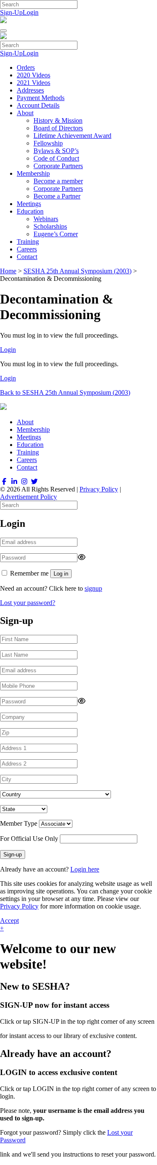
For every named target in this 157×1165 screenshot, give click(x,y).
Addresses (30, 90)
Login (31, 12)
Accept (9, 920)
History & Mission (57, 120)
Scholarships (50, 226)
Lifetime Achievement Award (72, 135)
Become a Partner (56, 196)
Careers (27, 249)
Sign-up (12, 854)
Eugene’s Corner (55, 234)
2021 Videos (33, 82)
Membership (33, 173)
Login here (84, 869)
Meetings (29, 203)
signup (93, 588)
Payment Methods (40, 97)
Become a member (58, 181)
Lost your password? (27, 602)
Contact (27, 256)
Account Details (38, 105)
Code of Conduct (56, 158)
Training (28, 241)
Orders (26, 67)
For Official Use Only (29, 838)
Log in (61, 574)
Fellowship (48, 143)
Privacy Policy (99, 489)
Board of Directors (58, 128)
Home (8, 271)
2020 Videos (33, 75)
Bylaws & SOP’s (56, 150)
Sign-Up (11, 12)
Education (30, 211)
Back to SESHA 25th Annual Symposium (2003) (65, 392)
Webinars (45, 218)
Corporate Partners (58, 165)
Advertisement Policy (28, 496)
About (25, 112)
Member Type (18, 823)
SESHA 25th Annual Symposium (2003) (77, 271)
